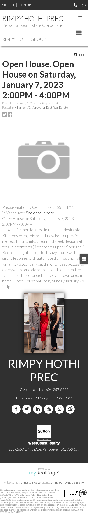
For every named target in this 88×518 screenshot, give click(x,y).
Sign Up (25, 5)
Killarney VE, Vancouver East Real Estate (41, 107)
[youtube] (49, 409)
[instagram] (60, 409)
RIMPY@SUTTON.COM (53, 398)
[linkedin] (38, 409)
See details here (40, 212)
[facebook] (17, 409)
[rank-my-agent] (71, 409)
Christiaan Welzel (31, 482)
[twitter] (27, 409)
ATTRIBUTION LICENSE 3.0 (67, 482)
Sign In (8, 5)
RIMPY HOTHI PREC (32, 18)
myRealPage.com (44, 473)
